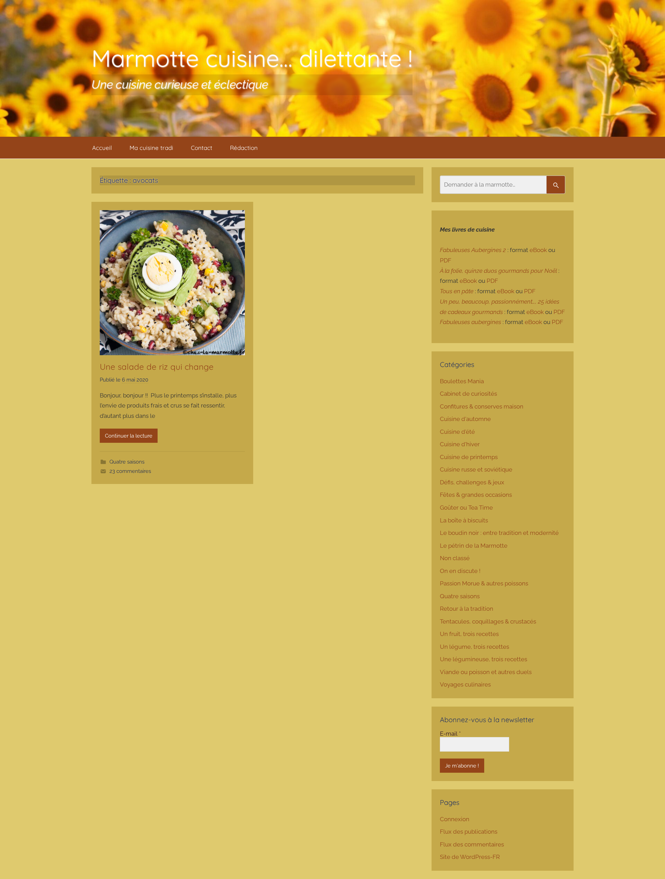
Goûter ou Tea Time (466, 507)
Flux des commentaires (472, 844)
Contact (201, 147)
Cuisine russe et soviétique (476, 469)
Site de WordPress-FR (470, 856)
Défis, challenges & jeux (472, 482)
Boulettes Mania (462, 381)
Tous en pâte (456, 291)
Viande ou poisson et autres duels (486, 672)
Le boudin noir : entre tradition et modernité (499, 532)
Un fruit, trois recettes (469, 633)
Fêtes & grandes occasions (476, 494)
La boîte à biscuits (464, 520)
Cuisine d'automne (465, 418)
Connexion (454, 819)
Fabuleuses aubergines (470, 322)
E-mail (450, 733)
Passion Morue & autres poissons (484, 583)
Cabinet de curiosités (468, 393)
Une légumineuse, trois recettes (483, 659)
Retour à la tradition (466, 608)
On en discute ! (460, 570)
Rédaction (244, 147)
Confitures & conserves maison (481, 406)
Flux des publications (468, 831)
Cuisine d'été (457, 431)
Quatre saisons (126, 462)
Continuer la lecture (128, 436)
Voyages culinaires (465, 684)
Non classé (455, 558)
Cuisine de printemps (469, 457)
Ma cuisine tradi (151, 147)
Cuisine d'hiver (460, 444)
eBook (538, 249)
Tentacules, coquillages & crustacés (488, 621)
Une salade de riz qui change (157, 366)
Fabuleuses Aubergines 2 (473, 249)
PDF (445, 260)
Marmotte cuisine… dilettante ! (252, 58)
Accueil (102, 147)
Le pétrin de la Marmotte (473, 545)
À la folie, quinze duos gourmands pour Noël (498, 270)
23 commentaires (130, 471)
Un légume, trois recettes (474, 646)
